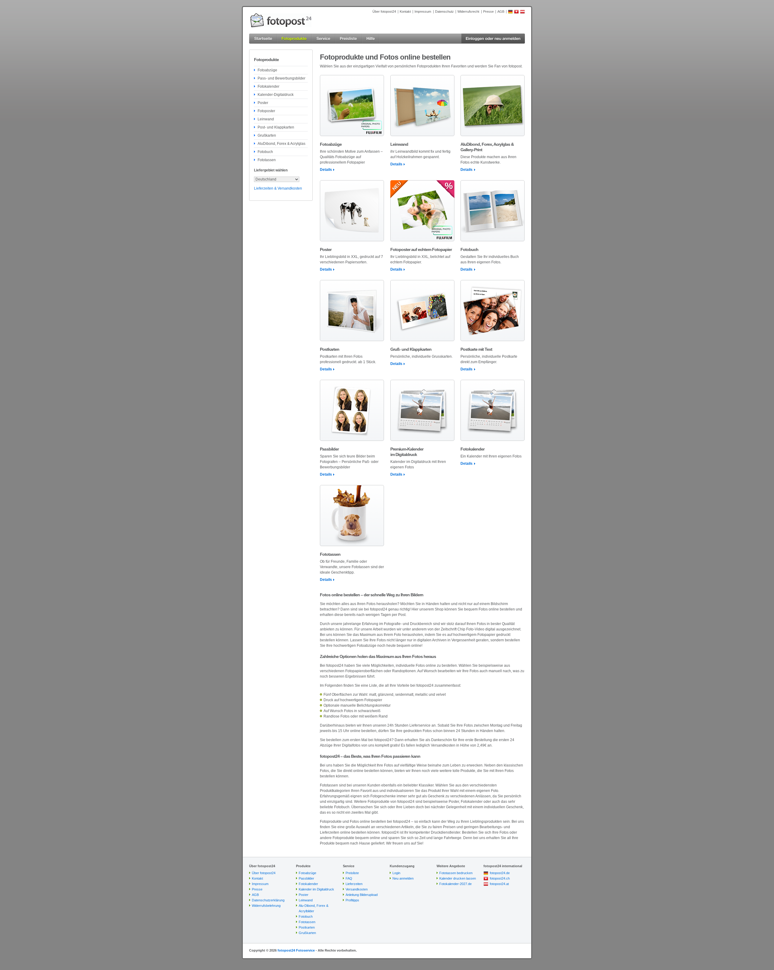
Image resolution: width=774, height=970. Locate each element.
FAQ (349, 878)
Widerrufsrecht (468, 11)
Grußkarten (267, 135)
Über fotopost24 (384, 11)
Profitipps (352, 900)
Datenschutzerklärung (268, 900)
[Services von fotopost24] (323, 39)
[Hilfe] (370, 39)
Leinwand (266, 119)
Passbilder (306, 878)
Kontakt (405, 11)
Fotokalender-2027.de (455, 884)
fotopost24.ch (500, 878)
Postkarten (307, 927)
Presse (488, 11)
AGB (500, 11)
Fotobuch (265, 152)
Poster (263, 103)
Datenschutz (444, 11)
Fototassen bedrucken (456, 873)
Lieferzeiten (354, 884)
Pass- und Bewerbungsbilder (281, 78)
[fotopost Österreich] (522, 13)
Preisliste (352, 873)
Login (396, 873)
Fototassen (267, 160)
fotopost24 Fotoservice (296, 950)
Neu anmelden (403, 878)
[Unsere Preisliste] (348, 39)
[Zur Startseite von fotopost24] (280, 20)
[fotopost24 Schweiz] (516, 13)
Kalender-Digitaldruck (276, 95)
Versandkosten (357, 889)
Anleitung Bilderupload (362, 895)
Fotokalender (268, 86)
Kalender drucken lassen (457, 878)
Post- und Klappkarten (276, 127)
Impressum (423, 11)
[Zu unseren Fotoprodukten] (294, 39)
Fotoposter (266, 111)
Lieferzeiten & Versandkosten (278, 188)
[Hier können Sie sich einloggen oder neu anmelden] (493, 39)
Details (326, 170)
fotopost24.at (499, 884)
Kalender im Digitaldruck (316, 889)
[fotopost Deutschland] (510, 13)
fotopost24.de (500, 873)
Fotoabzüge (267, 70)
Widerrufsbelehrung (266, 905)
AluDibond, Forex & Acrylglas (281, 144)
